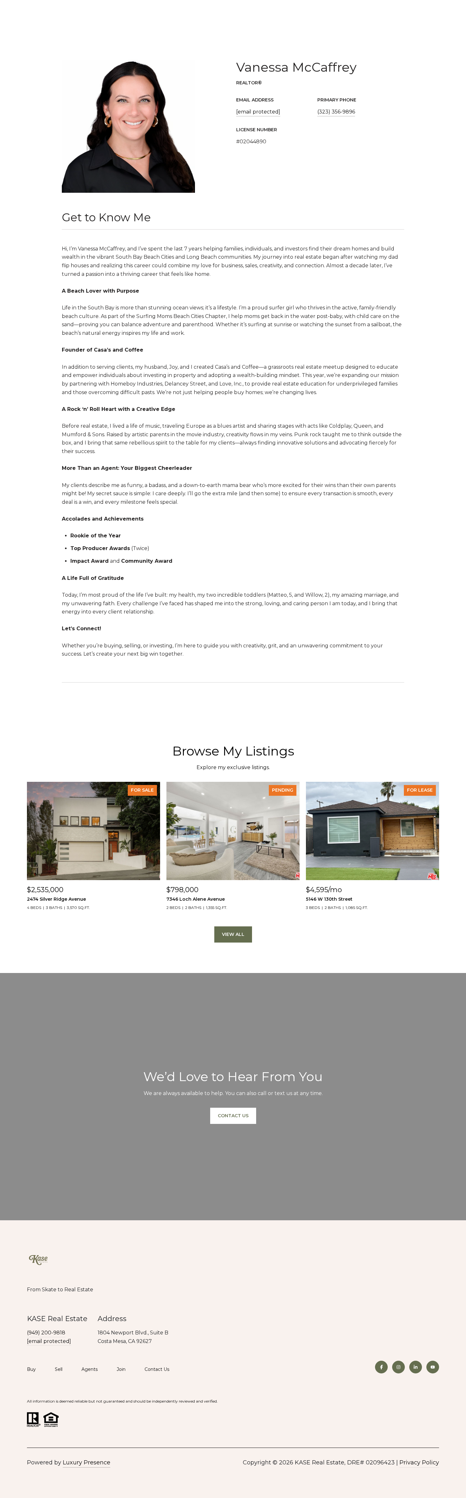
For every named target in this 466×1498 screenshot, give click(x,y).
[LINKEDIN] (415, 1367)
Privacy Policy (419, 1462)
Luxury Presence (86, 1462)
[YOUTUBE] (432, 1367)
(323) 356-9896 (336, 112)
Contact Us (157, 1369)
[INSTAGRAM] (398, 1367)
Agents (89, 1369)
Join (121, 1369)
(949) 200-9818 (46, 1333)
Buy (31, 1369)
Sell (58, 1369)
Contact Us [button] (233, 1116)
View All (233, 934)
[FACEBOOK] (381, 1367)
